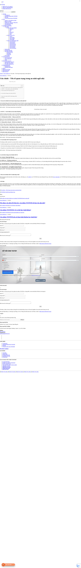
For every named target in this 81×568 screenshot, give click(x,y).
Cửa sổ (10, 36)
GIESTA (29, 176)
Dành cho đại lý (5, 71)
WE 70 (10, 33)
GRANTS (11, 28)
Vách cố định (12, 38)
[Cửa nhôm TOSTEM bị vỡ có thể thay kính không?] (10, 205)
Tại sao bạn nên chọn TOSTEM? (11, 18)
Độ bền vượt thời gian (6, 363)
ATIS (10, 29)
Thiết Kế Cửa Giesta (6, 69)
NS (10, 31)
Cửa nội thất (11, 39)
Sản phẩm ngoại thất (8, 51)
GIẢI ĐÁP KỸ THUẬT (9, 61)
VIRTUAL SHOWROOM (7, 7)
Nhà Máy (6, 17)
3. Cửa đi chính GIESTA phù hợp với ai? (7, 90)
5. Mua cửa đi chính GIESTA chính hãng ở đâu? (9, 96)
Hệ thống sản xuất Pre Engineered (8, 362)
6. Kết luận (2, 97)
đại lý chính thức (56, 176)
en (2, 1)
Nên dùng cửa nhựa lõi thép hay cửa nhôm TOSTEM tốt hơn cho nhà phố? (22, 203)
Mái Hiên (9, 53)
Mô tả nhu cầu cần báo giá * (5, 235)
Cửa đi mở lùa (12, 42)
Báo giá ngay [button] (7, 219)
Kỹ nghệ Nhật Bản (5, 361)
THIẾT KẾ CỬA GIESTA (7, 6)
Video (6, 59)
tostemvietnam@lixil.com (5, 333)
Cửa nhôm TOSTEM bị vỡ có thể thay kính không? (15, 210)
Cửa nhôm (7, 26)
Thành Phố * (2, 227)
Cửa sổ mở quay (12, 45)
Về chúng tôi (7, 15)
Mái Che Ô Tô (10, 52)
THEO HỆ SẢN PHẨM (11, 27)
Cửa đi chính (7, 49)
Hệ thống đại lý (8, 66)
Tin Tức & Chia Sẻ (6, 56)
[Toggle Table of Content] (21, 86)
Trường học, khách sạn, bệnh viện (11, 22)
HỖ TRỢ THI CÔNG (9, 63)
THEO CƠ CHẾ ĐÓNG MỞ (12, 40)
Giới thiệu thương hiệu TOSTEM (11, 16)
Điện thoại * (2, 230)
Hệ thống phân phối (6, 65)
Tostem (1, 73)
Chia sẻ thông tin (8, 58)
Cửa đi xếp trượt (12, 44)
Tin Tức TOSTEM (8, 57)
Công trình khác (8, 24)
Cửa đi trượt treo (12, 43)
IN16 (10, 34)
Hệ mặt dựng (7, 55)
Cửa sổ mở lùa (12, 47)
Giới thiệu (4, 14)
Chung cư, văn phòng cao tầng (10, 20)
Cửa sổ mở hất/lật (12, 48)
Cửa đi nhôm (11, 37)
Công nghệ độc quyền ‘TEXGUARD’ (9, 364)
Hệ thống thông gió (8, 50)
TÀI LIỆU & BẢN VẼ (9, 64)
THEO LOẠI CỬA (11, 35)
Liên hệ (3, 68)
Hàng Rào (9, 54)
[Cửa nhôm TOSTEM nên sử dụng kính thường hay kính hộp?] (12, 212)
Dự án (3, 19)
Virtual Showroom (5, 70)
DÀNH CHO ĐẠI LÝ (6, 8)
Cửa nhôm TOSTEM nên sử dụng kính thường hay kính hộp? (18, 217)
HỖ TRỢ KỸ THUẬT (6, 60)
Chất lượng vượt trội (6, 365)
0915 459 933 (2, 331)
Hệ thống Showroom (9, 67)
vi (2, 2)
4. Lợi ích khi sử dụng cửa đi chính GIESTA (8, 93)
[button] (1, 10)
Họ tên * (1, 225)
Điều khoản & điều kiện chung (45, 243)
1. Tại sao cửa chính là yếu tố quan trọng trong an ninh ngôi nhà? (12, 87)
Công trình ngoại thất (9, 23)
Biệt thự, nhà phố (8, 21)
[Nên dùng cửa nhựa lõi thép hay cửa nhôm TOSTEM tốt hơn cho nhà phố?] (14, 198)
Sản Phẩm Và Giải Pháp (7, 25)
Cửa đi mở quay (12, 41)
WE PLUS (11, 32)
